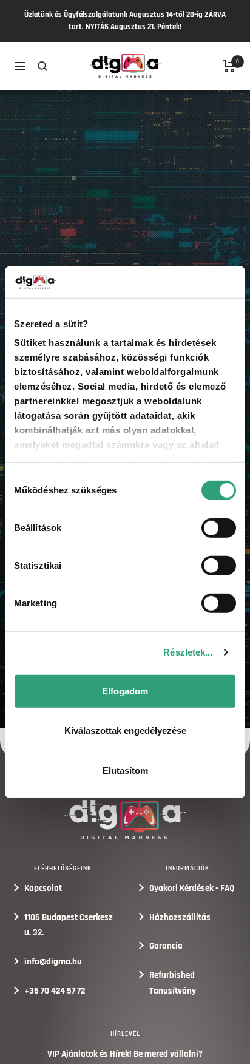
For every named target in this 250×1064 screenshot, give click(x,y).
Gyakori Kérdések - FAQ (192, 888)
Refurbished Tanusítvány (172, 983)
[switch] (218, 528)
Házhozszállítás (180, 917)
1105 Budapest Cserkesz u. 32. (68, 925)
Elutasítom (125, 770)
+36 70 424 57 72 (54, 991)
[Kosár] (229, 66)
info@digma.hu (53, 961)
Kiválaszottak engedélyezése (125, 730)
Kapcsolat (43, 888)
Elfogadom (125, 691)
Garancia (166, 946)
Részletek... (187, 652)
